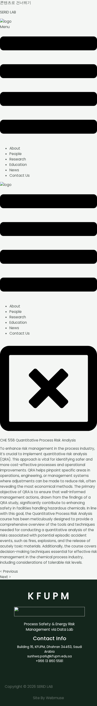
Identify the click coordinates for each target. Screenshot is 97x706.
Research (17, 159)
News (14, 170)
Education (18, 164)
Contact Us (19, 175)
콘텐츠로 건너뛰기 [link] (15, 2)
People (15, 153)
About (14, 148)
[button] (48, 83)
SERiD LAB (8, 12)
